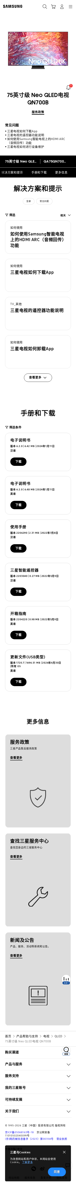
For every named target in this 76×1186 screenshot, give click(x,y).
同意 (57, 1172)
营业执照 (62, 1139)
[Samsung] (12, 6)
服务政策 (38, 112)
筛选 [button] (12, 215)
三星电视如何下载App (22, 131)
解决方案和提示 (12, 172)
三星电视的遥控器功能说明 (25, 135)
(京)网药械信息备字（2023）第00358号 (29, 1139)
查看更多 (16, 757)
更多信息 (61, 172)
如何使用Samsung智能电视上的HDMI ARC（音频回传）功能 (36, 141)
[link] (68, 87)
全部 (28, 201)
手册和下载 (39, 172)
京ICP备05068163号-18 (19, 1132)
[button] (38, 237)
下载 (18, 461)
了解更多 (27, 1162)
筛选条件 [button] (15, 427)
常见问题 (44, 201)
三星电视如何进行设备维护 (25, 147)
